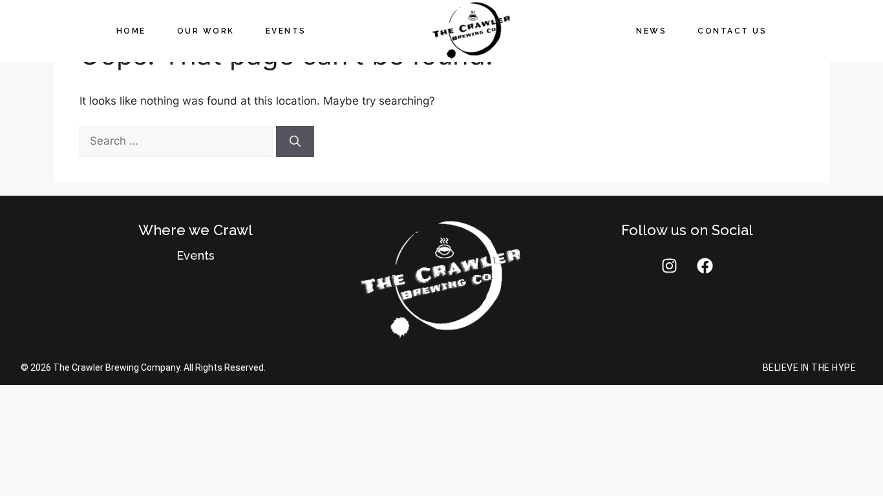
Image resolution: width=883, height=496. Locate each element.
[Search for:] (178, 140)
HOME (131, 31)
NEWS (651, 31)
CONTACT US (732, 31)
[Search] (295, 141)
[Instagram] (669, 266)
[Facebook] (704, 266)
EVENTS (286, 31)
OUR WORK (206, 31)
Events (195, 255)
